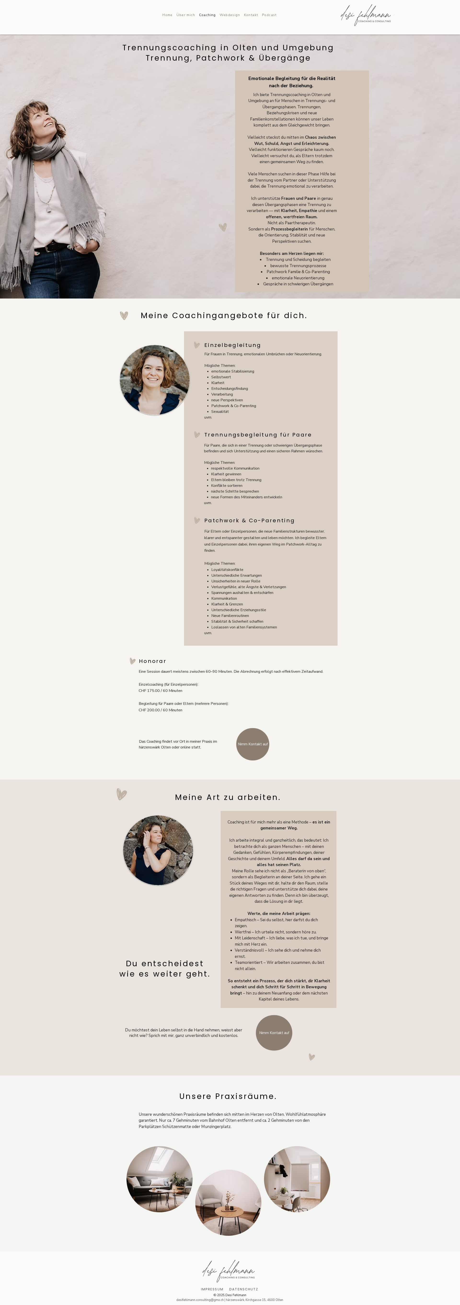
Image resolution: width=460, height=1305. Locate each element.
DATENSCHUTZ (243, 1289)
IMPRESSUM (212, 1289)
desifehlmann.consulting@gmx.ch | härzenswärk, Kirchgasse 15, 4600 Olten (229, 1300)
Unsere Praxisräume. (228, 1096)
